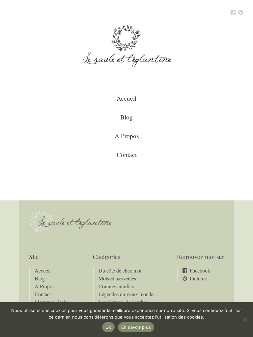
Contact (127, 154)
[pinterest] (240, 13)
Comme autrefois (116, 286)
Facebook (200, 270)
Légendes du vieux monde (126, 294)
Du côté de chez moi (119, 270)
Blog (126, 117)
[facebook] (233, 13)
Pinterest (199, 278)
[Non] (244, 319)
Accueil (126, 98)
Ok (108, 327)
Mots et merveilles (117, 278)
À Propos (127, 136)
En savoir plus (136, 327)
